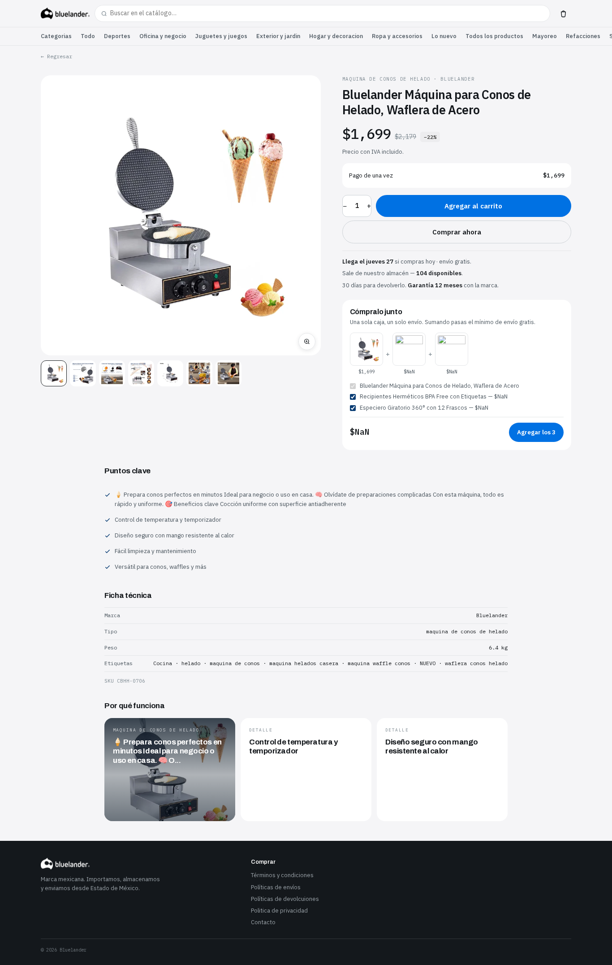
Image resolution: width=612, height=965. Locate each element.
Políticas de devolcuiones (285, 899)
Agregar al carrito (473, 206)
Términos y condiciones (282, 875)
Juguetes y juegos (221, 36)
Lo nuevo (444, 36)
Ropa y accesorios (397, 36)
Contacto (263, 922)
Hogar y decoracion (336, 36)
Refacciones (583, 36)
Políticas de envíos (276, 887)
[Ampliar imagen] (306, 341)
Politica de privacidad (279, 910)
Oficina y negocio (162, 36)
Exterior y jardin (278, 36)
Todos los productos (494, 36)
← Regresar (56, 56)
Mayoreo (544, 36)
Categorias (56, 36)
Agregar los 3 (536, 432)
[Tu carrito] (563, 13)
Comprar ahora (456, 232)
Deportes (117, 36)
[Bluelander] (65, 13)
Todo (88, 36)
